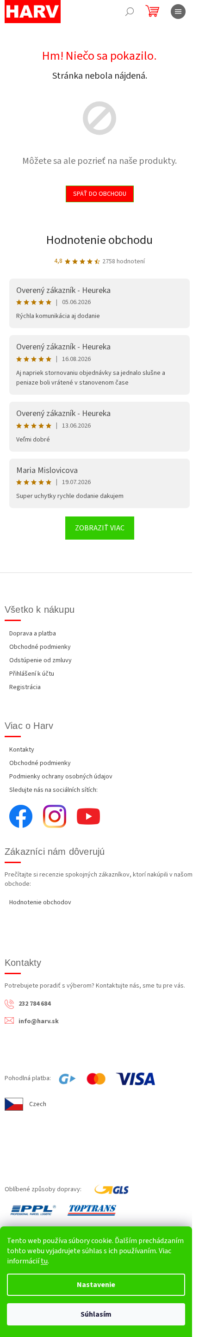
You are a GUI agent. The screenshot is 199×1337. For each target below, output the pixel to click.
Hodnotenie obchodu (99, 240)
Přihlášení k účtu (31, 673)
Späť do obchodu (99, 194)
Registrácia (25, 687)
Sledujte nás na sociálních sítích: (53, 790)
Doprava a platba (32, 633)
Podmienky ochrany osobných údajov (60, 776)
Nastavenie (96, 1285)
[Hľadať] (129, 11)
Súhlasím (96, 1314)
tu (44, 1261)
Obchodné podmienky (40, 647)
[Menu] (178, 11)
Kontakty (21, 749)
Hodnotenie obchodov (40, 902)
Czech (37, 1104)
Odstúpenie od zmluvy (40, 660)
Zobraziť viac (99, 528)
